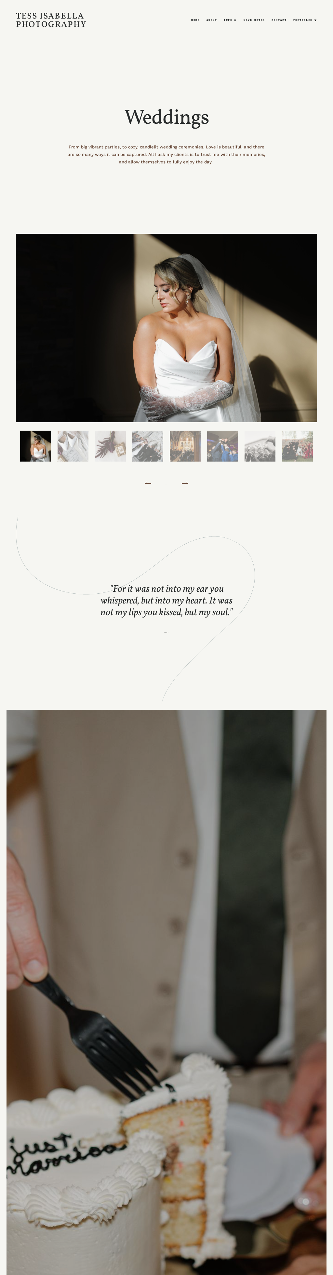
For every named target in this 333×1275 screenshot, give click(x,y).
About (211, 20)
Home (195, 20)
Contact (279, 20)
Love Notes (254, 20)
